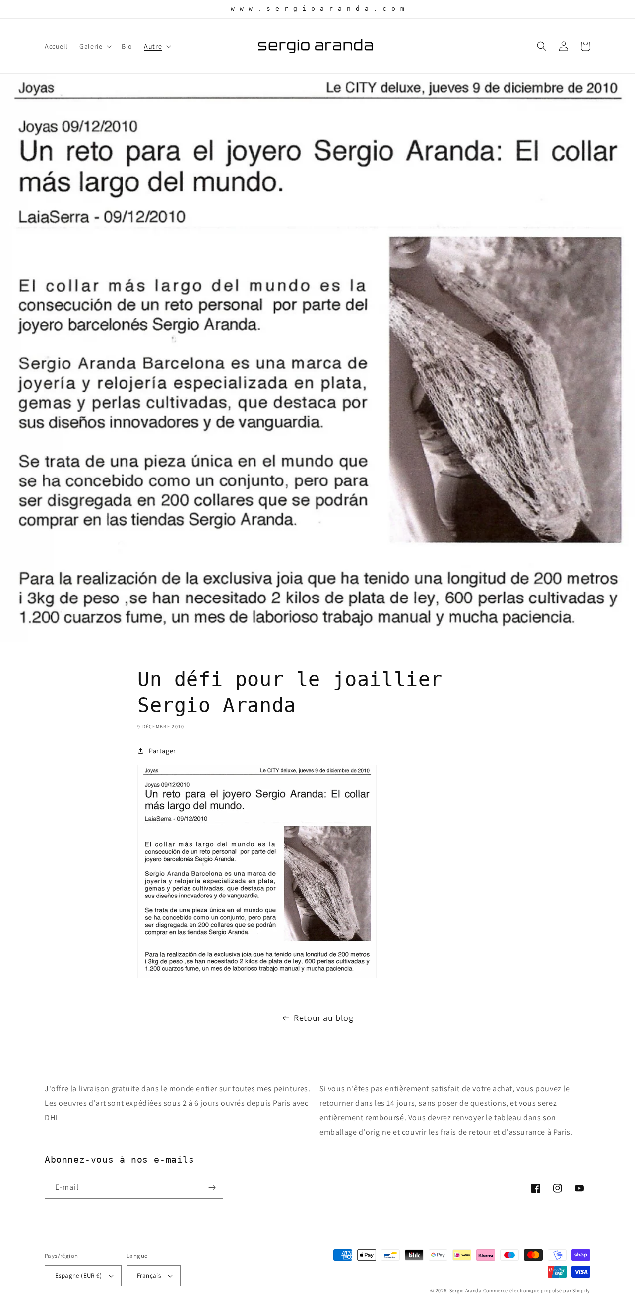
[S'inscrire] (212, 1187)
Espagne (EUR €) (78, 1275)
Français (149, 1275)
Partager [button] (162, 750)
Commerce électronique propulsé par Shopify (536, 1290)
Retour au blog (323, 1017)
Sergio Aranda (466, 1290)
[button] (94, 46)
